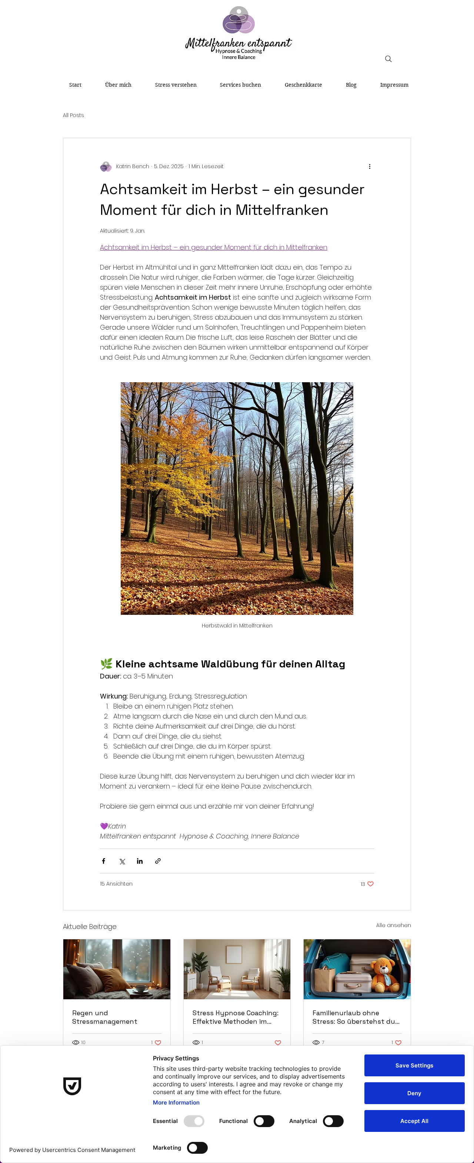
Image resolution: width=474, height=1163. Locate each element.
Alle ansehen (393, 925)
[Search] (388, 59)
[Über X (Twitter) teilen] (121, 860)
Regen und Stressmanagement (104, 1017)
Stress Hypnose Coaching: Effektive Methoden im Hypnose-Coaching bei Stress (235, 1017)
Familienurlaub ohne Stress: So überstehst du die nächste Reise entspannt (354, 1017)
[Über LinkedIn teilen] (139, 860)
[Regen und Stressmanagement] (116, 969)
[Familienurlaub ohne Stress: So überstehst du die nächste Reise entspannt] (357, 969)
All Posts (73, 115)
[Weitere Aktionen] (369, 166)
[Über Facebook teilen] (103, 860)
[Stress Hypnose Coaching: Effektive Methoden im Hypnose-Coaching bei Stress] (237, 969)
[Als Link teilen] (157, 860)
